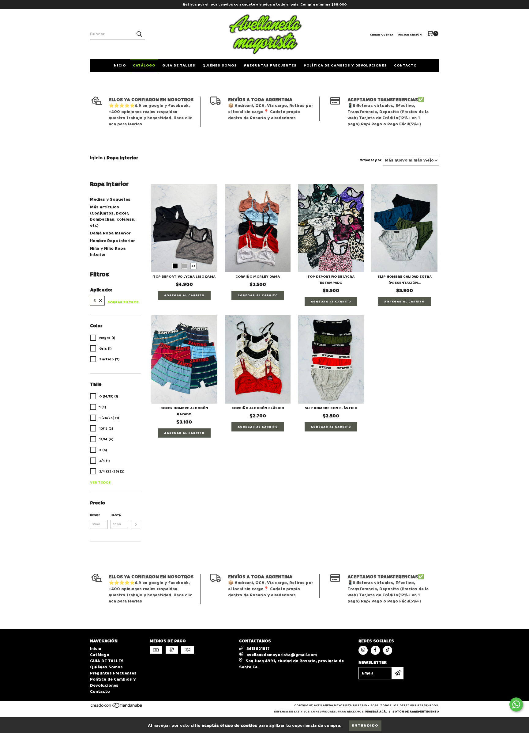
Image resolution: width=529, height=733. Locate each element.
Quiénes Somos (219, 65)
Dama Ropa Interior (110, 233)
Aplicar (135, 524)
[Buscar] (139, 34)
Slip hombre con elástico (331, 408)
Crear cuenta (381, 34)
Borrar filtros (123, 302)
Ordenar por (370, 160)
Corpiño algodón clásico (257, 408)
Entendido (365, 725)
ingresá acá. (376, 711)
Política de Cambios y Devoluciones (345, 65)
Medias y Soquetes (110, 199)
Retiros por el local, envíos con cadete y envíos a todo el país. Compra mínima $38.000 (265, 4)
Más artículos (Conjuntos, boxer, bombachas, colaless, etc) (112, 216)
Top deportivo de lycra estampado (331, 279)
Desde (95, 515)
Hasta (116, 515)
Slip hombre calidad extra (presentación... (404, 279)
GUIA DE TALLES (178, 65)
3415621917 (258, 648)
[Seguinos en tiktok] (387, 650)
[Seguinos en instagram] (363, 650)
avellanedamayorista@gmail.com (281, 655)
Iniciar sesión (410, 34)
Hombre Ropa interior (112, 241)
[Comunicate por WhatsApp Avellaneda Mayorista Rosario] (516, 704)
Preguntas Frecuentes (270, 65)
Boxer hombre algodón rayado (184, 411)
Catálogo (144, 65)
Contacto (405, 65)
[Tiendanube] (117, 707)
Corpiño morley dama (257, 276)
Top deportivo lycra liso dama (184, 276)
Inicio (119, 65)
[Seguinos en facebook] (375, 650)
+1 (193, 266)
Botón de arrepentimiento (415, 711)
